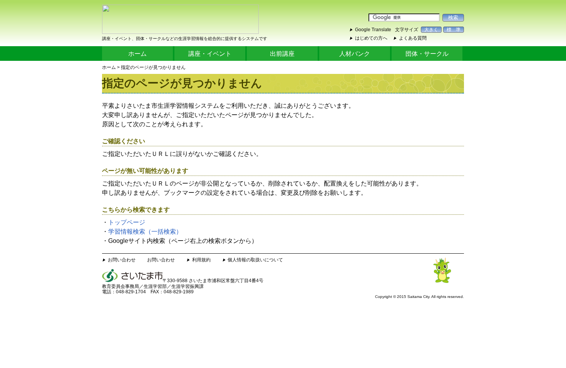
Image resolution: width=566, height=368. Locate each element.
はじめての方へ (371, 38)
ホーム (137, 53)
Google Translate (373, 29)
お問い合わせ (122, 260)
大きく (431, 29)
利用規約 (201, 260)
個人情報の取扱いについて (255, 260)
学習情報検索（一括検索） (145, 231)
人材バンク (354, 53)
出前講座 (282, 53)
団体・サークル (427, 53)
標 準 (454, 29)
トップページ (126, 222)
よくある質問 (413, 38)
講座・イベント (209, 53)
